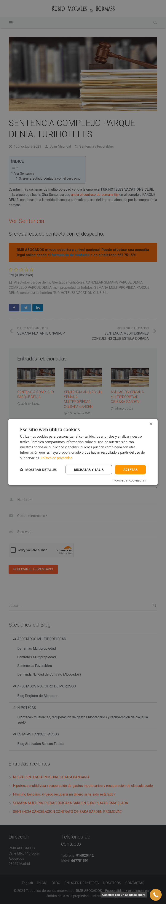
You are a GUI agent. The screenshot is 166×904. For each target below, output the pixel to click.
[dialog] (83, 452)
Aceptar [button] (130, 469)
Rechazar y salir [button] (89, 469)
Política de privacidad (56, 458)
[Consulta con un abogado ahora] (156, 895)
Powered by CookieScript (130, 480)
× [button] (150, 424)
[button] (38, 470)
